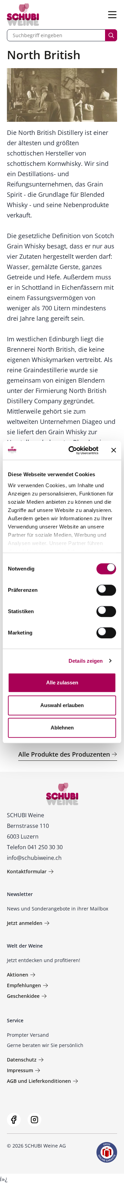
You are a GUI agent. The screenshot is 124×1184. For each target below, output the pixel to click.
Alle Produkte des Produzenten (64, 754)
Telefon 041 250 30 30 (35, 847)
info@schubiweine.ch (34, 858)
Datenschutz (22, 1059)
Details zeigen (86, 661)
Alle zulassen (62, 682)
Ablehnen (62, 727)
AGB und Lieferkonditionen (39, 1081)
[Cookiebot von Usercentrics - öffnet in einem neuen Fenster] (73, 450)
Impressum (20, 1070)
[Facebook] (14, 1120)
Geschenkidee (23, 996)
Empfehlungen (24, 985)
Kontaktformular (26, 871)
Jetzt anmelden (24, 923)
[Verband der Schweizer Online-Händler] (106, 1152)
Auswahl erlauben (62, 705)
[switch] (107, 590)
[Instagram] (34, 1120)
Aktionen (17, 974)
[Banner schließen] (113, 450)
